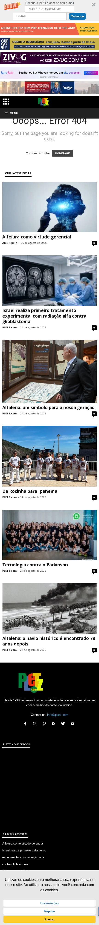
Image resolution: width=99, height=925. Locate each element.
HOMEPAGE (62, 153)
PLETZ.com (9, 327)
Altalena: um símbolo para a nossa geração (48, 407)
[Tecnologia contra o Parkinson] (49, 535)
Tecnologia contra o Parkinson (35, 565)
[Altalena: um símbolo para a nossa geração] (49, 371)
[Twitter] (64, 724)
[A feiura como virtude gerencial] (49, 207)
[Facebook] (26, 724)
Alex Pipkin (9, 242)
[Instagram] (36, 724)
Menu (14, 113)
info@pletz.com (57, 715)
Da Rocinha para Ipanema (29, 491)
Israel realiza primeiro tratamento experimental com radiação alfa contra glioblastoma (44, 315)
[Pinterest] (45, 724)
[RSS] (54, 724)
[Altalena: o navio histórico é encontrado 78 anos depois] (49, 608)
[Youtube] (73, 724)
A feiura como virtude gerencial (36, 237)
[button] (49, 10)
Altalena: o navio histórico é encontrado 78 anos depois (48, 641)
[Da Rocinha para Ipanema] (49, 456)
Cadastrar (77, 16)
